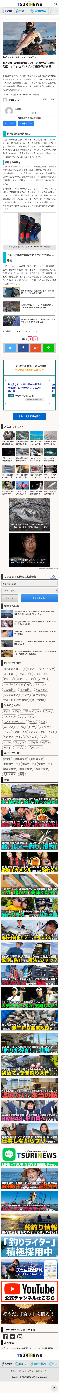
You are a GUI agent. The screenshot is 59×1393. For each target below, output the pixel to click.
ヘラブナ (19, 747)
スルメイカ (9, 716)
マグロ (45, 742)
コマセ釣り (25, 689)
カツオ (7, 747)
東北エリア (21, 758)
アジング (8, 679)
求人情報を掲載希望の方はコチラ (29, 370)
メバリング (39, 674)
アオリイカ (21, 731)
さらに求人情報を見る (29, 416)
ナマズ (33, 721)
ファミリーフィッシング (40, 669)
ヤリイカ (33, 742)
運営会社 (14, 1371)
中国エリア (25, 769)
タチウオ (44, 726)
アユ (42, 721)
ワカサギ (19, 742)
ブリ (25, 711)
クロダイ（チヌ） (13, 737)
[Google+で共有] (35, 348)
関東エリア (37, 758)
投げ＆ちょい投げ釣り (15, 700)
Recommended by (45, 568)
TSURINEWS (27, 1377)
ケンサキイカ (26, 716)
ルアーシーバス (25, 679)
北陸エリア (28, 764)
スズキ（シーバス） (14, 721)
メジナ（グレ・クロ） (43, 731)
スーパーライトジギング (17, 684)
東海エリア (44, 764)
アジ (5, 711)
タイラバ (43, 679)
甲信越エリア (10, 764)
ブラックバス (35, 747)
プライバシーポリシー (27, 1371)
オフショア (9, 123)
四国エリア (42, 769)
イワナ (32, 726)
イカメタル (42, 689)
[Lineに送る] (48, 348)
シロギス (32, 737)
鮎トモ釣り (9, 674)
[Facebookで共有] (23, 348)
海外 (21, 774)
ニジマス (8, 726)
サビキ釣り (38, 700)
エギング (24, 674)
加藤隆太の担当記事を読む (29, 118)
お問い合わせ (41, 1371)
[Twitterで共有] (10, 348)
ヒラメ (7, 731)
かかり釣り (39, 694)
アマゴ (20, 726)
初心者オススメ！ (13, 669)
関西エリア (9, 769)
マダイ (15, 711)
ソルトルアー (25, 123)
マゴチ (7, 742)
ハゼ (42, 737)
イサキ (35, 711)
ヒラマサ (48, 711)
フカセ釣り (9, 689)
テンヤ (25, 694)
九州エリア (9, 774)
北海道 (7, 758)
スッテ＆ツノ (10, 694)
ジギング (39, 684)
